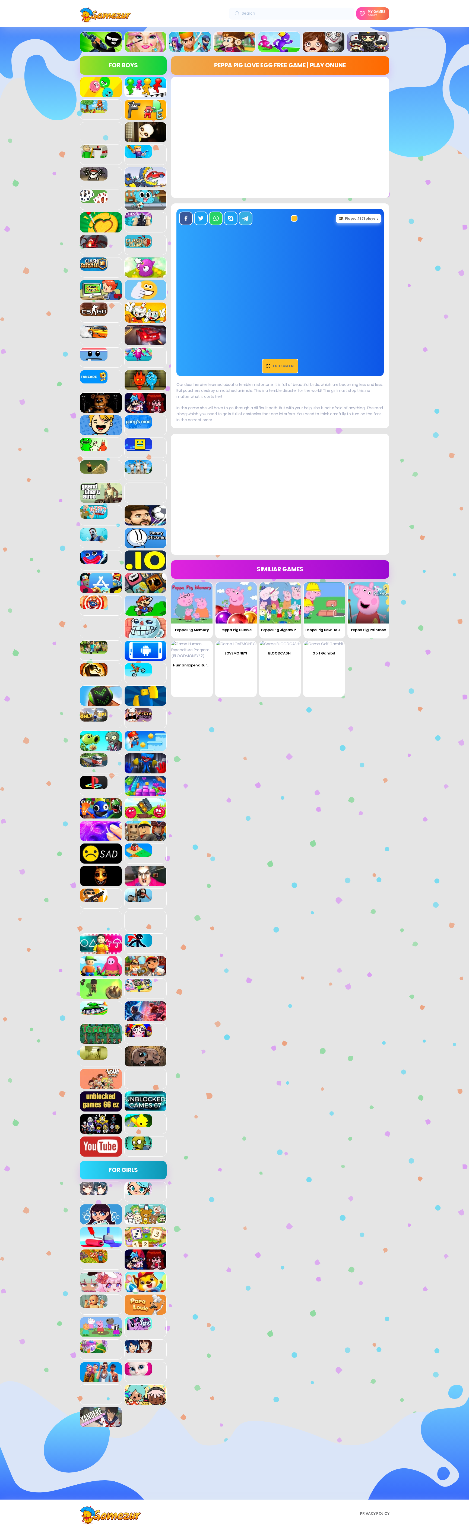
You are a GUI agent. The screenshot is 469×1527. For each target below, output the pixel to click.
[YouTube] (101, 1153)
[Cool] (145, 297)
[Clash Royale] (93, 267)
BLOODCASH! (279, 653)
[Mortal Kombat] (93, 673)
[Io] (145, 567)
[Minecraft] (93, 651)
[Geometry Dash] (138, 448)
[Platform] (145, 748)
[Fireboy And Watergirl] (145, 387)
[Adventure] (234, 49)
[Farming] (93, 1259)
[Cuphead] (145, 319)
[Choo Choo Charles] (93, 245)
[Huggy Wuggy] (93, 560)
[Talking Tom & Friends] (138, 989)
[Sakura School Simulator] (138, 1350)
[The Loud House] (101, 1086)
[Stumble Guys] (101, 973)
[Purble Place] (93, 1350)
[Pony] (138, 1327)
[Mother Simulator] (93, 1305)
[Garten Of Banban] (93, 448)
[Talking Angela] (138, 1372)
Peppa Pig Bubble (236, 629)
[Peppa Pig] (101, 1334)
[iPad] (101, 590)
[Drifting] (93, 335)
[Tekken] (145, 1018)
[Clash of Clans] (138, 245)
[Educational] (145, 1244)
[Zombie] (138, 1147)
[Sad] (101, 860)
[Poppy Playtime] (145, 770)
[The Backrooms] (93, 1056)
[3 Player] (101, 94)
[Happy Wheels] (93, 515)
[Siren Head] (138, 899)
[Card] (93, 200)
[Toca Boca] (145, 1402)
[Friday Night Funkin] (145, 410)
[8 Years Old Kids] (93, 110)
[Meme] (145, 635)
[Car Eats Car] (145, 184)
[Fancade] (93, 380)
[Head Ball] (145, 522)
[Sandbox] (138, 854)
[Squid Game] (101, 950)
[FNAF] (101, 410)
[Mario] (145, 612)
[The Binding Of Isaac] (145, 1063)
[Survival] (101, 996)
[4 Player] (145, 94)
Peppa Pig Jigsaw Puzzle (283, 629)
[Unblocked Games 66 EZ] (101, 1108)
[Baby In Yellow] (145, 139)
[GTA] (101, 500)
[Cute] (145, 1221)
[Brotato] (93, 177)
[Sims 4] (101, 1379)
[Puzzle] (145, 793)
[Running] (279, 49)
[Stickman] (138, 944)
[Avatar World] (138, 1192)
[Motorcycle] (138, 673)
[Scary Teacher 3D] (145, 883)
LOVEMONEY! (236, 653)
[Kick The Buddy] (93, 606)
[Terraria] (101, 1041)
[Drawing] (101, 1244)
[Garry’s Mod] (138, 425)
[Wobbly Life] (138, 1124)
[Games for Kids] (145, 1289)
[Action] (190, 49)
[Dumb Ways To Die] (93, 358)
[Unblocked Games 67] (145, 1108)
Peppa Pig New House (324, 629)
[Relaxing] (101, 838)
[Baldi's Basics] (93, 155)
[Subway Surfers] (145, 973)
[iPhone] (145, 590)
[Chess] (138, 222)
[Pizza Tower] (138, 718)
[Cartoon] (145, 207)
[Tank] (93, 1011)
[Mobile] (145, 657)
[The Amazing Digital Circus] (138, 1034)
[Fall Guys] (138, 358)
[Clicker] (145, 274)
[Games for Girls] (145, 49)
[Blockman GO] (138, 155)
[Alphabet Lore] (145, 116)
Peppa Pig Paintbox (368, 629)
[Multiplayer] (368, 49)
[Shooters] (93, 899)
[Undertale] (101, 1131)
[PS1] (93, 786)
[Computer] (101, 297)
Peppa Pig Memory (192, 629)
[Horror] (323, 49)
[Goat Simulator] (138, 470)
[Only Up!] (93, 718)
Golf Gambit (323, 653)
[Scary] (101, 883)
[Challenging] (101, 229)
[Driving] (145, 342)
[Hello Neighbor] (93, 538)
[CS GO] (93, 313)
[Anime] (93, 1192)
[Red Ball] (145, 815)
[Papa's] (145, 1311)
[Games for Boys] (101, 49)
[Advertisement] (123, 1466)
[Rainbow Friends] (101, 815)
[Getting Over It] (93, 470)
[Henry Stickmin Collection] (145, 545)
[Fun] (101, 432)
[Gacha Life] (101, 1289)
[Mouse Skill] (101, 703)
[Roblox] (145, 838)
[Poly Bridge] (93, 763)
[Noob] (145, 703)
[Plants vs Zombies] (101, 748)
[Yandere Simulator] (101, 1424)
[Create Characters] (101, 1221)
